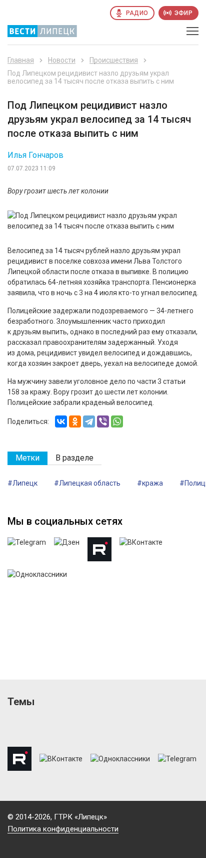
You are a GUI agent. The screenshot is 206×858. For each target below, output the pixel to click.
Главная (21, 60)
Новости (62, 60)
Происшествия (114, 60)
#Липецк (23, 483)
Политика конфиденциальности (63, 828)
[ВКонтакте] (61, 421)
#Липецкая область (87, 483)
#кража (150, 483)
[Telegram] (89, 421)
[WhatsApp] (117, 421)
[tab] (28, 458)
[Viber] (103, 421)
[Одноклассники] (75, 421)
